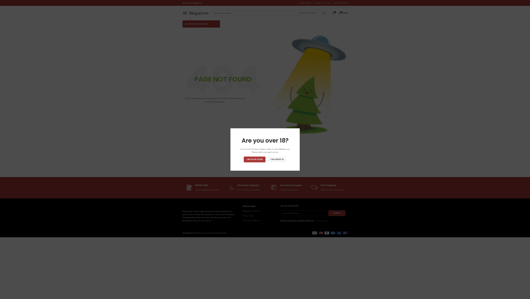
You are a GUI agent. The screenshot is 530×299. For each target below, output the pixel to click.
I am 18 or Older (255, 159)
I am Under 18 (277, 159)
